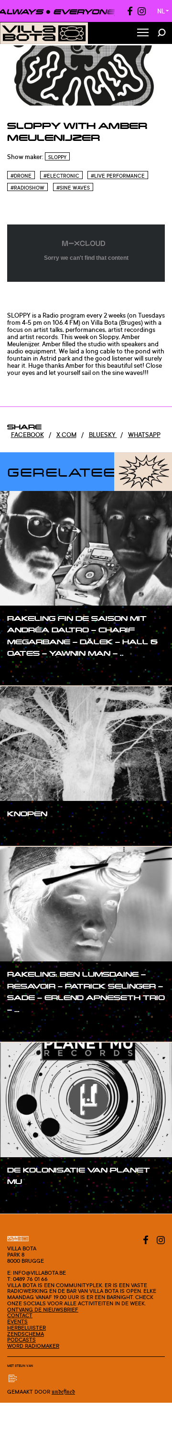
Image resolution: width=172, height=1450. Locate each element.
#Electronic (61, 175)
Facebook (27, 434)
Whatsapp (144, 434)
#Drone (21, 175)
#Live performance (118, 175)
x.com (66, 434)
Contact (19, 1315)
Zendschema (25, 1334)
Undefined (63, 1392)
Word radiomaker (33, 1346)
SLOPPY (57, 157)
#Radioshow (27, 187)
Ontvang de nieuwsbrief (42, 1309)
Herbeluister (26, 1328)
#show (27, 671)
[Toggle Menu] (143, 33)
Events (17, 1321)
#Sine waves (73, 187)
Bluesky (103, 434)
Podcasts (21, 1339)
